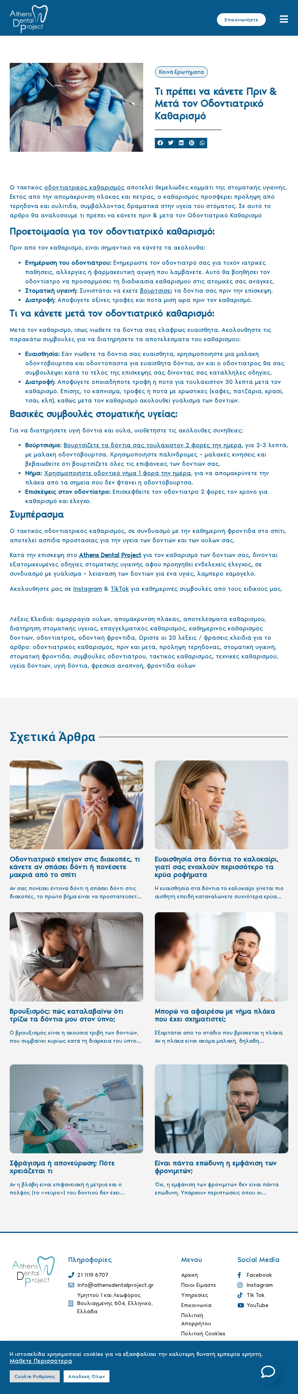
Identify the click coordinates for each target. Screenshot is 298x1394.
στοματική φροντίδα (40, 656)
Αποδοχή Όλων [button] (86, 1376)
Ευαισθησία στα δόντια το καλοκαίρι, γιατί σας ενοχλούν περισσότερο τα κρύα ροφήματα (217, 867)
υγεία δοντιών (30, 665)
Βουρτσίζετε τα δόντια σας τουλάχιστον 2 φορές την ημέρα (153, 445)
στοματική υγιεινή (249, 647)
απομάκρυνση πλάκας (147, 619)
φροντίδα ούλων (171, 665)
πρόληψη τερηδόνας (189, 647)
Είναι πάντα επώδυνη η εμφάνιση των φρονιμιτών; (216, 1167)
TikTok (120, 588)
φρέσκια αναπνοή (117, 665)
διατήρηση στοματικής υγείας (53, 628)
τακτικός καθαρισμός (180, 656)
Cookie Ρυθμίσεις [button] (34, 1376)
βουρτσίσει (156, 290)
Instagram (87, 588)
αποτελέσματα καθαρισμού (224, 619)
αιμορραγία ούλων (83, 619)
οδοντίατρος (55, 637)
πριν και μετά (136, 647)
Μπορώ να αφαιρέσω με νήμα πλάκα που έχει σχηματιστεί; (215, 1015)
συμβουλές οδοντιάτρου (109, 656)
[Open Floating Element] (268, 1371)
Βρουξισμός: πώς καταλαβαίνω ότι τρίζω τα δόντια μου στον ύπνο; (66, 1015)
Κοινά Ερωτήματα (181, 72)
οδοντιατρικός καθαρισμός (84, 187)
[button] (160, 143)
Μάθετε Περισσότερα (41, 1361)
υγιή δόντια (71, 665)
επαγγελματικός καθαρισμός (142, 628)
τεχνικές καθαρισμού (246, 656)
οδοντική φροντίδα (106, 637)
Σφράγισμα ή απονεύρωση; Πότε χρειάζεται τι (62, 1167)
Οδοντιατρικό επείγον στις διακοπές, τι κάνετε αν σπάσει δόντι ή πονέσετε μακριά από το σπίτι (75, 867)
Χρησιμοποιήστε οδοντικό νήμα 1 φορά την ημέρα (117, 473)
